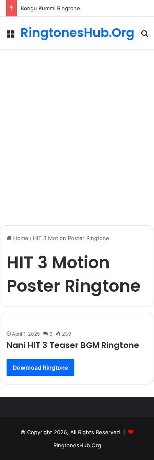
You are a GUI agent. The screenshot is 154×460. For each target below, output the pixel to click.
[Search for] (144, 36)
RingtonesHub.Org (77, 445)
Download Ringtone (40, 367)
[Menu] (10, 36)
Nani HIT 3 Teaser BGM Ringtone (73, 345)
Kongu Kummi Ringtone (50, 8)
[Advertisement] (77, 134)
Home (19, 238)
